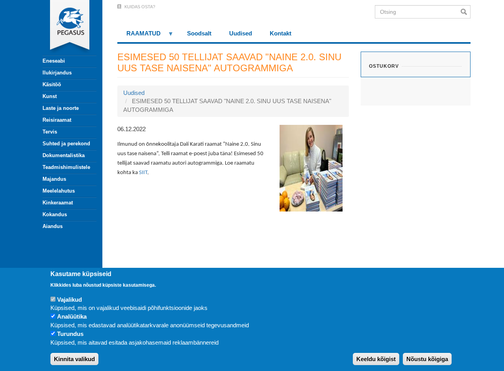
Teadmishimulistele (66, 167)
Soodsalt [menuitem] (199, 33)
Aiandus (53, 226)
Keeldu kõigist (376, 359)
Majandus (54, 179)
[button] (311, 167)
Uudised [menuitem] (240, 33)
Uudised (134, 92)
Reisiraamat (57, 120)
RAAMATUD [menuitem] (139, 36)
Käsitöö (52, 84)
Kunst (50, 96)
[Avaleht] (64, 27)
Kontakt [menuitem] (280, 33)
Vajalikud (69, 299)
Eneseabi (54, 61)
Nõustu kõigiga (427, 359)
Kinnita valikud (74, 359)
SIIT (143, 173)
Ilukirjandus (57, 73)
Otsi (466, 12)
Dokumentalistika (64, 155)
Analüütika (72, 316)
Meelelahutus (59, 191)
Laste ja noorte (61, 108)
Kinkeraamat (58, 203)
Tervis (50, 132)
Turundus (70, 334)
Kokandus (55, 214)
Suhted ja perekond (66, 144)
